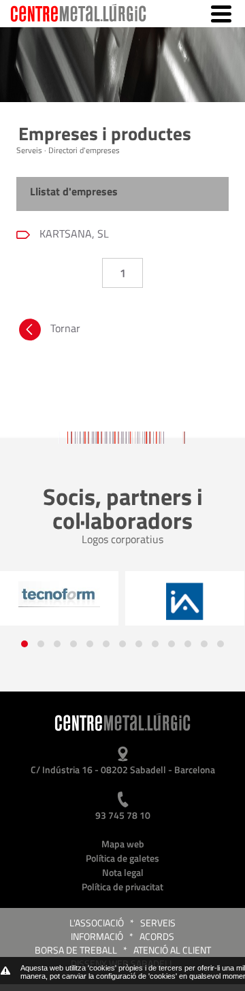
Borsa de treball (76, 950)
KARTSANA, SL (73, 233)
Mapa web (122, 843)
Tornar (65, 328)
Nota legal (123, 872)
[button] (24, 644)
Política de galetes (122, 858)
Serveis (158, 922)
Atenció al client (172, 950)
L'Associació (96, 922)
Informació (97, 936)
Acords (157, 936)
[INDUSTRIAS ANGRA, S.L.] (184, 601)
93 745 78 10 (122, 815)
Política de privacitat (122, 886)
